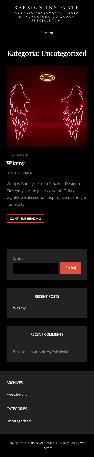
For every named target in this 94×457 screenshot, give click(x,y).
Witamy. (16, 162)
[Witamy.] (47, 106)
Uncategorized (17, 155)
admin (27, 173)
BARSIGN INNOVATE (47, 7)
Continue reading (27, 218)
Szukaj (18, 258)
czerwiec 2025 (18, 395)
